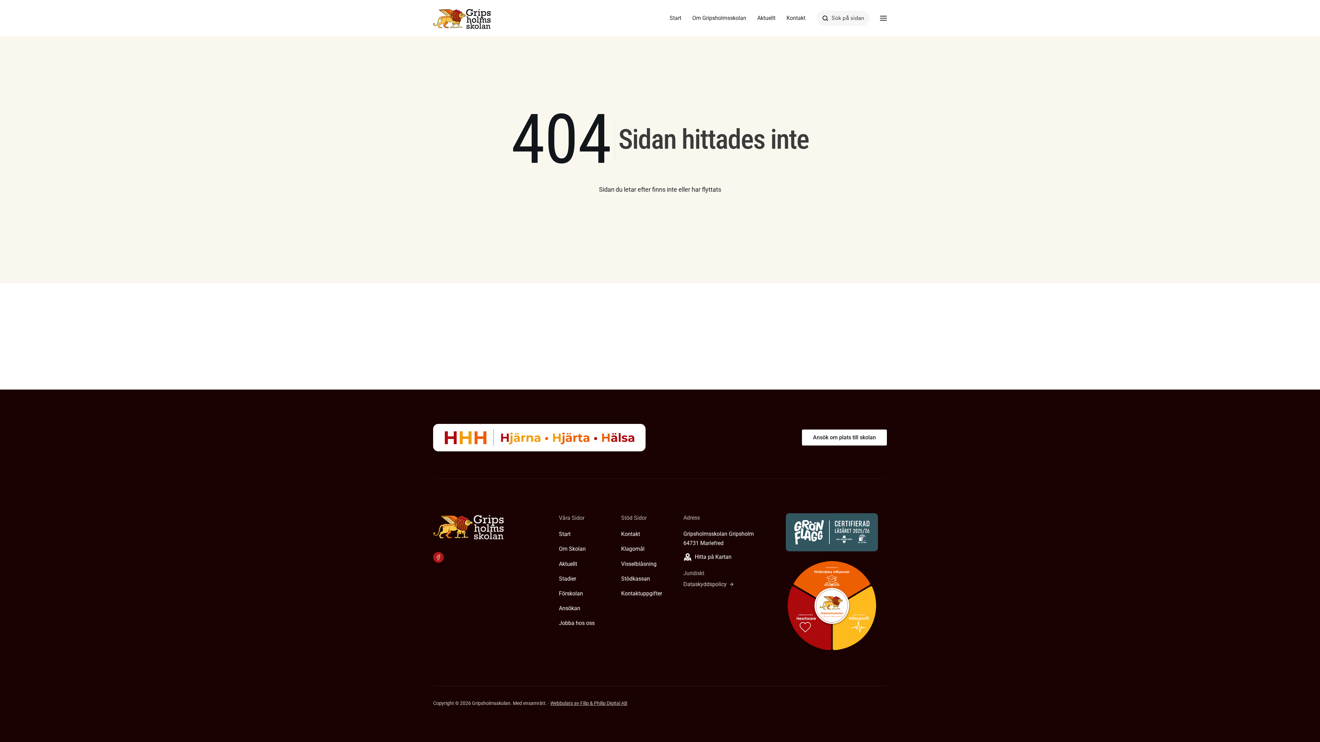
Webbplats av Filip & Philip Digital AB (588, 703)
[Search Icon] (843, 18)
